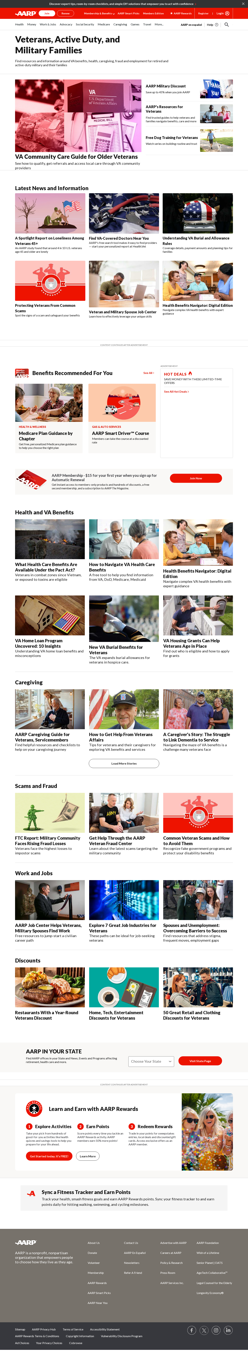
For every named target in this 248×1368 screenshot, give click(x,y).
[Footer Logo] (44, 1242)
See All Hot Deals (175, 391)
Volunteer (94, 1262)
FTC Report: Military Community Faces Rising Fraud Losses (47, 840)
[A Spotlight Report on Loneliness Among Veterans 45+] (50, 213)
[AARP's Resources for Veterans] (216, 113)
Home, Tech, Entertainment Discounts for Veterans (116, 1015)
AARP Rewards (97, 1283)
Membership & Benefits (98, 13)
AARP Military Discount (166, 86)
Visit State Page (200, 1061)
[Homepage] (26, 13)
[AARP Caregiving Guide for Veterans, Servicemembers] (50, 709)
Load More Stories (124, 763)
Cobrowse (75, 1343)
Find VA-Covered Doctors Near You (119, 238)
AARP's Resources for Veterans (164, 109)
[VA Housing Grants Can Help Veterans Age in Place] (198, 615)
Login (220, 13)
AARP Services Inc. (172, 1283)
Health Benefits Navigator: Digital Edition (198, 305)
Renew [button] (66, 13)
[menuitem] (19, 26)
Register (203, 13)
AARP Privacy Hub (44, 1329)
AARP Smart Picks (128, 13)
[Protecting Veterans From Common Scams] (50, 281)
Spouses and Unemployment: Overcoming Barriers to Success (195, 928)
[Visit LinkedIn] (228, 1330)
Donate (92, 1252)
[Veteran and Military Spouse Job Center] (124, 284)
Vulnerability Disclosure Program (121, 1336)
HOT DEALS (175, 374)
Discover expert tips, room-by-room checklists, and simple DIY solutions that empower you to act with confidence (121, 3)
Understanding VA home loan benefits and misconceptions (49, 653)
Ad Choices (22, 1343)
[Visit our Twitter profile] (204, 1330)
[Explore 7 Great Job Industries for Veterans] (124, 900)
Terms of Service (73, 1329)
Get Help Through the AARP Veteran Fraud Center (117, 840)
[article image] (213, 24)
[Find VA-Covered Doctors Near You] (124, 213)
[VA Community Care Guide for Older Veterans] (78, 115)
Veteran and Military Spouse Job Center (122, 312)
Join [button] (46, 13)
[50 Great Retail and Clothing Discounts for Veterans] (198, 987)
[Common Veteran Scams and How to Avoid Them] (198, 813)
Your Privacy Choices (49, 1343)
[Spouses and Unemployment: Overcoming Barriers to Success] (198, 900)
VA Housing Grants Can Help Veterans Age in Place (191, 643)
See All (147, 372)
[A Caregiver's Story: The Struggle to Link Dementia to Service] (198, 709)
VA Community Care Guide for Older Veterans (76, 156)
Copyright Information (80, 1336)
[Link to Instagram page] (216, 1330)
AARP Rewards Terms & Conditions (37, 1336)
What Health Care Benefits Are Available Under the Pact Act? (46, 567)
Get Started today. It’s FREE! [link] (49, 1156)
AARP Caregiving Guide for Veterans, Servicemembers (42, 737)
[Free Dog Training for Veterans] (216, 140)
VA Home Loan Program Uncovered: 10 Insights (38, 643)
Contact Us (131, 1242)
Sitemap (20, 1329)
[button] (227, 24)
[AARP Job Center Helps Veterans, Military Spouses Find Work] (50, 900)
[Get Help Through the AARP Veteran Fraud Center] (124, 813)
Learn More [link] (88, 1156)
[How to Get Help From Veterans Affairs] (124, 709)
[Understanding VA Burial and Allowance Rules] (198, 213)
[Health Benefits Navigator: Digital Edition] (198, 281)
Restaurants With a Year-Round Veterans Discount (46, 1015)
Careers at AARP (170, 1252)
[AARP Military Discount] (216, 88)
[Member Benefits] (23, 373)
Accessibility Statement (105, 1329)
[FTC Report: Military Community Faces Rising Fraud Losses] (50, 813)
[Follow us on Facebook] (191, 1330)
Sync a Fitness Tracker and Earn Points (86, 1192)
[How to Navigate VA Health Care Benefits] (124, 539)
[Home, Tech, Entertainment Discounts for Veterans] (124, 987)
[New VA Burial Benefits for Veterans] (124, 618)
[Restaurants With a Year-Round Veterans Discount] (50, 987)
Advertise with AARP (173, 1242)
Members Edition (153, 13)
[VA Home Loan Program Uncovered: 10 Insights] (50, 615)
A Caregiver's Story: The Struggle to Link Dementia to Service (196, 737)
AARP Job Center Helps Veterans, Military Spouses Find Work (48, 928)
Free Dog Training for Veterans (172, 137)
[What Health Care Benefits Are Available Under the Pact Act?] (50, 539)
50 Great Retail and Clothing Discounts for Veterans (191, 1015)
